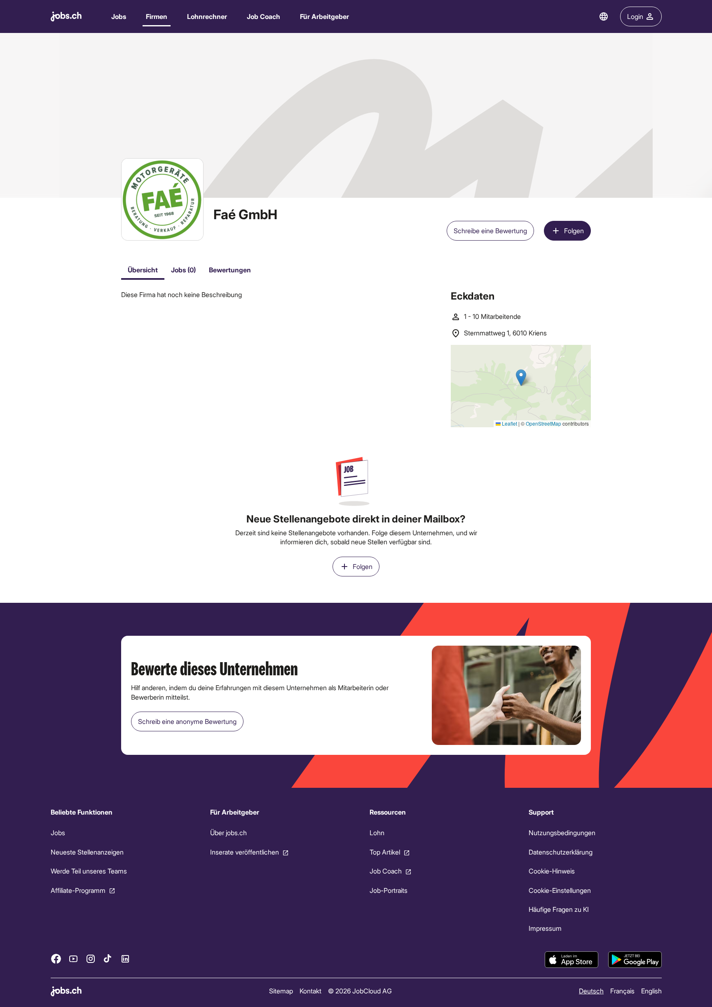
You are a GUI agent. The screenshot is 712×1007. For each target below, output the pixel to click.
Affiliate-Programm (78, 890)
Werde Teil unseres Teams (89, 871)
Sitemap (281, 991)
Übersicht (143, 270)
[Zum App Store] (571, 959)
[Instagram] (90, 958)
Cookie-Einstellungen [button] (560, 890)
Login (635, 16)
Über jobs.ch (228, 832)
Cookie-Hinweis (552, 871)
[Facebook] (56, 958)
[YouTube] (73, 958)
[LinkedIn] (125, 958)
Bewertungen (230, 270)
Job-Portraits (388, 890)
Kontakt (310, 991)
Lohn (376, 832)
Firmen (156, 16)
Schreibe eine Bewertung (490, 230)
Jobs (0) (183, 270)
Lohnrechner (207, 16)
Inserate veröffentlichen (244, 852)
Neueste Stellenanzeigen (87, 852)
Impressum (545, 928)
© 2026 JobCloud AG (359, 991)
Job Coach (263, 16)
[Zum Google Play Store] (635, 959)
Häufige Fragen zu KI (559, 909)
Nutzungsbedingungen (562, 832)
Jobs (118, 16)
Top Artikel (384, 852)
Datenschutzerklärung (561, 852)
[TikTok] (108, 958)
